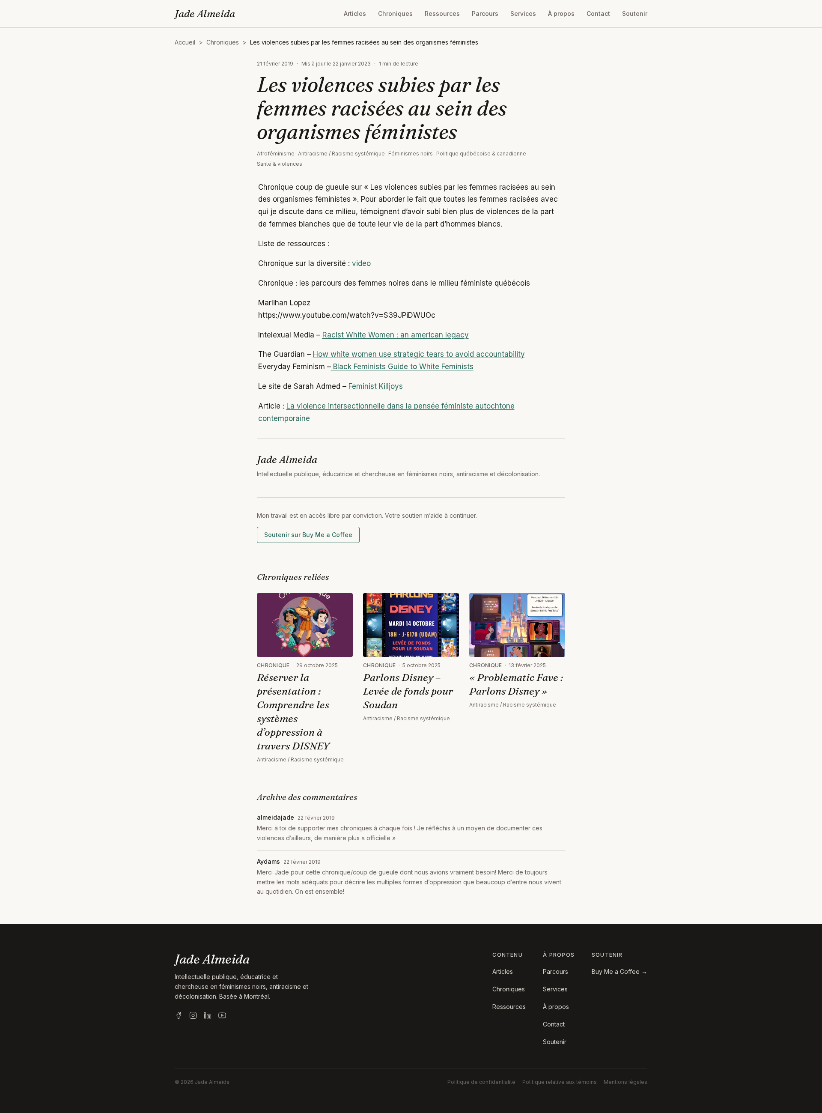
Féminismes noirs (410, 153)
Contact (598, 13)
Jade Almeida (205, 13)
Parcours (485, 13)
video (361, 263)
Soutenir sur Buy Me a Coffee (308, 534)
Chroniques (395, 13)
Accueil (185, 42)
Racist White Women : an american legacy (395, 335)
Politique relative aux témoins (559, 1082)
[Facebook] (178, 1015)
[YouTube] (222, 1015)
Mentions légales (625, 1082)
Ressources (442, 13)
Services (523, 13)
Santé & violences (279, 164)
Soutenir (634, 13)
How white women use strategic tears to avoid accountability (419, 354)
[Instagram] (193, 1015)
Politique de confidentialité (481, 1082)
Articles (355, 13)
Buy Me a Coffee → (619, 971)
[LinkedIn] (207, 1015)
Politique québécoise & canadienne (481, 153)
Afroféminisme (276, 153)
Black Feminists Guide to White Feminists (402, 366)
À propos (561, 13)
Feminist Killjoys (375, 386)
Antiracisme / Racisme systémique (341, 153)
